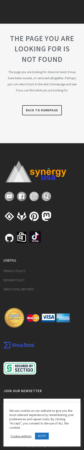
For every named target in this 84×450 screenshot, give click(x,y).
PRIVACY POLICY (14, 271)
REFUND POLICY (14, 280)
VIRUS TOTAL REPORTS (19, 289)
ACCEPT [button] (42, 436)
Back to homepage (42, 110)
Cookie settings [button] (21, 436)
